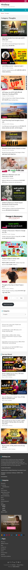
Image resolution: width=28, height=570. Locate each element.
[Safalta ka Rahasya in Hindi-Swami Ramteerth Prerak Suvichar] (14, 193)
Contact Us (3, 547)
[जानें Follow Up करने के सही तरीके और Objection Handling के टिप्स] (14, 83)
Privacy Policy (4, 552)
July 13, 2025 (5, 41)
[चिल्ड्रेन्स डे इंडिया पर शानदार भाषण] (14, 249)
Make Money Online (5, 492)
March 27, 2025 (5, 68)
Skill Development (5, 501)
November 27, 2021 (6, 234)
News (2, 497)
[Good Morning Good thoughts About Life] (14, 111)
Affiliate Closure (4, 543)
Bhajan (3, 506)
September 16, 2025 (6, 449)
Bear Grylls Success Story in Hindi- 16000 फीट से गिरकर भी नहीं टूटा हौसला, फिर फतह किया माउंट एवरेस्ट (13, 422)
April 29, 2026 (5, 425)
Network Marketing (5, 495)
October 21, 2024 (5, 96)
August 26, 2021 (5, 288)
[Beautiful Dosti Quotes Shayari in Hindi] (14, 139)
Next (21, 298)
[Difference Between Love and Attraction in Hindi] (14, 165)
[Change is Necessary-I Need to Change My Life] (14, 221)
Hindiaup (5, 5)
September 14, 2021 (6, 260)
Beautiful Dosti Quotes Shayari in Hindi (13, 148)
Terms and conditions (6, 556)
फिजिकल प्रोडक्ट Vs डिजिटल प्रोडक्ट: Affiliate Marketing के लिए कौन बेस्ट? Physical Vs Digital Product (12, 336)
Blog (2, 545)
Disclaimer (3, 549)
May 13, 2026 (5, 377)
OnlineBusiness (5, 486)
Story (3, 370)
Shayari (4, 145)
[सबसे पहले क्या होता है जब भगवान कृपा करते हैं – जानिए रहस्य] (14, 28)
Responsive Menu (25, 1)
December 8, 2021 (6, 206)
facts (2, 488)
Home (2, 550)
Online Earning (5, 494)
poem (3, 508)
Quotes (2, 499)
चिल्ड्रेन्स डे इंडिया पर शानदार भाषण (10, 258)
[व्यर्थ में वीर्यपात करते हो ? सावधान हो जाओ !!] (14, 56)
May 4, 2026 (4, 400)
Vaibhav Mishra (16, 566)
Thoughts (4, 34)
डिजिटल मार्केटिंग (4, 512)
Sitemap (3, 554)
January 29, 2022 (5, 150)
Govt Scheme (4, 490)
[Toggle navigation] (3, 10)
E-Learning (3, 485)
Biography (3, 483)
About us (3, 541)
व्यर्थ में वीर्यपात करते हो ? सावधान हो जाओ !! (12, 66)
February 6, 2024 (5, 124)
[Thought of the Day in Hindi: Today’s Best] (14, 275)
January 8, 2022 (5, 178)
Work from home (8, 304)
